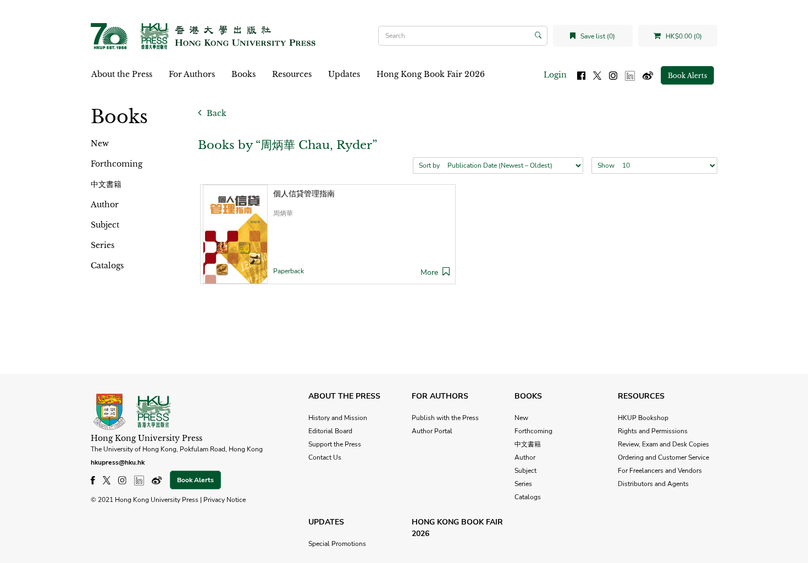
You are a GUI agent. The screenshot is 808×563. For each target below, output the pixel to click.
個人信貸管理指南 (304, 193)
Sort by (429, 165)
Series (102, 245)
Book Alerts (687, 75)
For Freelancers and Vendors (660, 470)
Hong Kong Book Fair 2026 (431, 74)
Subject (105, 225)
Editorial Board (330, 431)
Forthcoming (116, 164)
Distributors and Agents (653, 483)
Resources (292, 74)
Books (243, 74)
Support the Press (334, 444)
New (100, 143)
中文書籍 (106, 184)
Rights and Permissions (653, 431)
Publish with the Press (445, 417)
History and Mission (337, 417)
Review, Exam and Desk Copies (663, 444)
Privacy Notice (224, 499)
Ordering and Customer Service (663, 457)
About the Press (121, 74)
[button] (446, 272)
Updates (344, 74)
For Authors (192, 74)
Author (105, 204)
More (429, 272)
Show (606, 165)
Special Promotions (337, 543)
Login (555, 75)
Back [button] (215, 113)
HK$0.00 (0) (683, 36)
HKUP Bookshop (643, 417)
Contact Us (324, 457)
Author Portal (432, 431)
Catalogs (107, 266)
